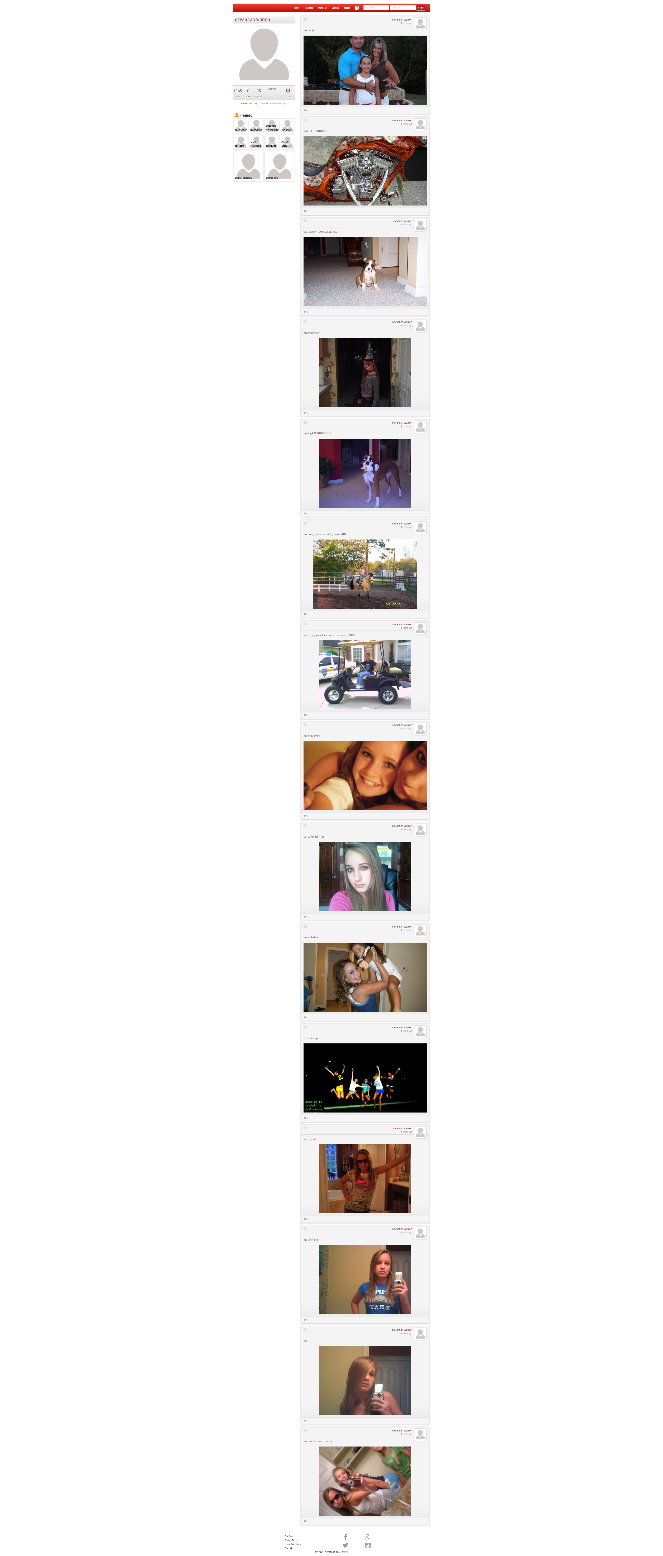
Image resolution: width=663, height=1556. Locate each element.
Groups (335, 8)
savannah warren (402, 19)
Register (309, 8)
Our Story (289, 1536)
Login (421, 7)
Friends (245, 115)
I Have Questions (293, 1544)
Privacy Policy (291, 1540)
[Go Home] (247, 8)
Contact (288, 1548)
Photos (248, 97)
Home (296, 8)
